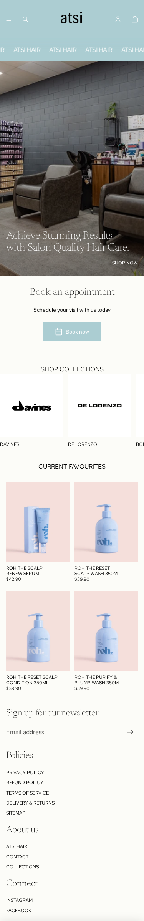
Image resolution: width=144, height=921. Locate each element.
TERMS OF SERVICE (27, 793)
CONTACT (17, 857)
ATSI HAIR (16, 846)
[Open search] (25, 19)
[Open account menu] (117, 19)
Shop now (125, 263)
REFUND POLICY (24, 783)
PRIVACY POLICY (25, 773)
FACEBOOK (18, 911)
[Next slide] (131, 410)
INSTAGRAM (19, 900)
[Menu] (9, 19)
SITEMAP (15, 813)
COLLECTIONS (22, 867)
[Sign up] (130, 732)
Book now (77, 331)
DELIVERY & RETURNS (30, 803)
